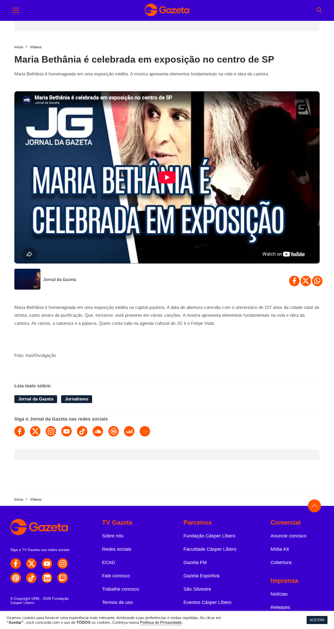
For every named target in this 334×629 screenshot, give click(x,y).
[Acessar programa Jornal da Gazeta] (27, 280)
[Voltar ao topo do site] (314, 505)
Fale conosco (116, 575)
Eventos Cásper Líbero (207, 602)
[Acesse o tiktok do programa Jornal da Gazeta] (82, 431)
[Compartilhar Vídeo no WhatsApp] (317, 281)
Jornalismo (76, 399)
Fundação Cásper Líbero (209, 535)
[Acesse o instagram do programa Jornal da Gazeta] (51, 431)
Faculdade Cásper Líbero (209, 549)
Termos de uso (117, 602)
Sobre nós (112, 535)
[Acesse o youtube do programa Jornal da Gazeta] (66, 431)
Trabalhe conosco (120, 589)
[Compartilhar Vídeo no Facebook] (294, 281)
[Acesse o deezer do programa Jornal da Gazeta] (129, 431)
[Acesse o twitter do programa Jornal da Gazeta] (35, 431)
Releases (280, 607)
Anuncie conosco (288, 535)
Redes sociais (116, 549)
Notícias (279, 594)
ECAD (108, 562)
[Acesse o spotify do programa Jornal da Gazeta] (113, 431)
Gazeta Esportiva (201, 575)
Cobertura (281, 562)
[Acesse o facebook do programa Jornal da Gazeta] (19, 431)
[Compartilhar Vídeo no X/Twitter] (306, 281)
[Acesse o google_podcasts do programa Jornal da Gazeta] (145, 431)
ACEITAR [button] (317, 620)
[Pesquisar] (319, 10)
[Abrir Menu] (16, 10)
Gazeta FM (195, 562)
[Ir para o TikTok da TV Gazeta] (31, 578)
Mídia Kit (280, 549)
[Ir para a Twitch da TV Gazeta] (62, 578)
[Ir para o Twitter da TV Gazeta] (31, 563)
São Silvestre (197, 589)
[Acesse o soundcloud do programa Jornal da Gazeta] (98, 431)
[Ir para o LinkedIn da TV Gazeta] (47, 578)
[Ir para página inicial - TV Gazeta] (167, 10)
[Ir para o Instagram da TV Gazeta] (62, 563)
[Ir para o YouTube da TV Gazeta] (47, 563)
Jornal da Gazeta (59, 279)
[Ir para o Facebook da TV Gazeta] (15, 563)
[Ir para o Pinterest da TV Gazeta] (15, 578)
